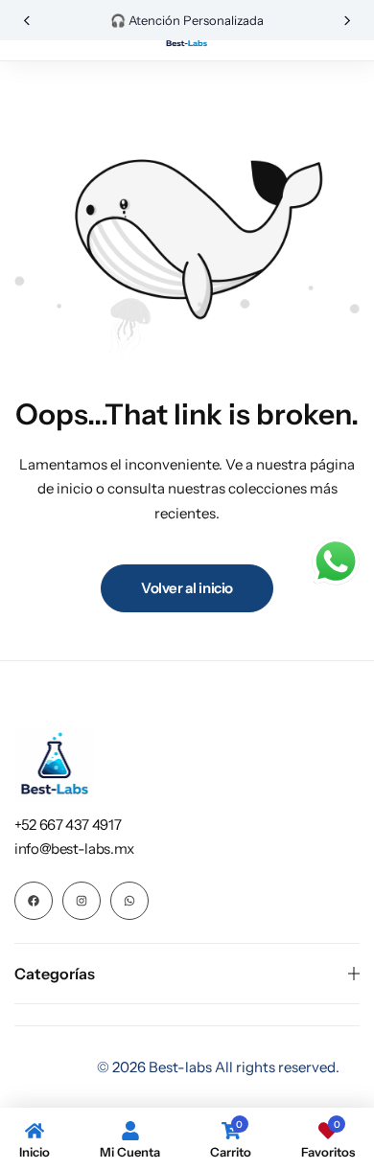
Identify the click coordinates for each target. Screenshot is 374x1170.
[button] (26, 21)
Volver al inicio (187, 588)
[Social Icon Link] (33, 901)
